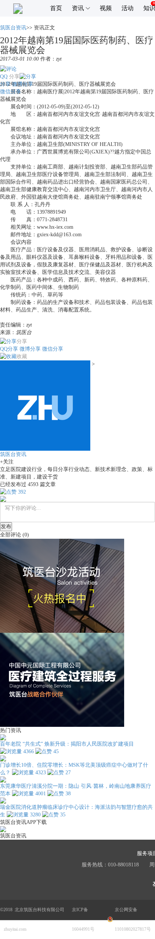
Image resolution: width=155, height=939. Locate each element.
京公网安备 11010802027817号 (133, 919)
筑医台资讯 (13, 27)
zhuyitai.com (15, 929)
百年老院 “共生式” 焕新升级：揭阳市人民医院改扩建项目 (67, 744)
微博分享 (22, 84)
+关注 (7, 462)
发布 (6, 526)
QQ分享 (9, 349)
